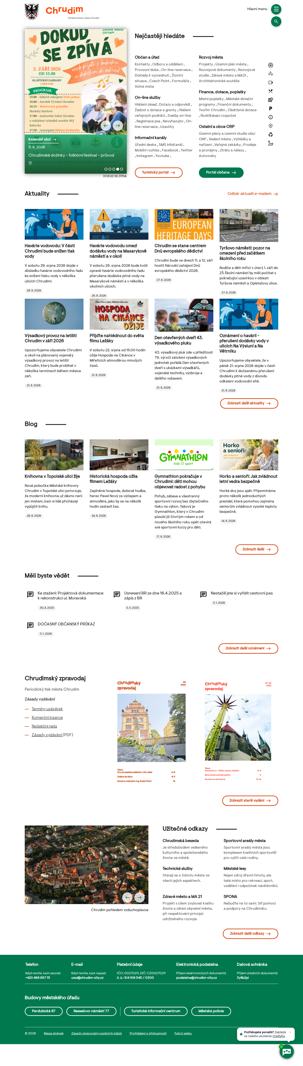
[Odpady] (270, 134)
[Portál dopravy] (270, 143)
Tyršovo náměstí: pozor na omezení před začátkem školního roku (245, 253)
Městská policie (211, 1011)
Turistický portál (155, 173)
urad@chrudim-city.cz (87, 978)
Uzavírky (167, 127)
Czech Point (159, 81)
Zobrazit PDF (241, 726)
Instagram (144, 156)
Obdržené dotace (242, 110)
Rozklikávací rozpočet (218, 116)
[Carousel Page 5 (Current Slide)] (121, 169)
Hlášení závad (146, 105)
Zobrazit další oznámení (245, 648)
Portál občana (218, 173)
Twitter (187, 150)
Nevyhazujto (173, 121)
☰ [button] (276, 10)
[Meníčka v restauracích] (270, 91)
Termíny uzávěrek (47, 709)
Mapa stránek (54, 1033)
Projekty (206, 64)
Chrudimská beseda (181, 841)
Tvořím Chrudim (212, 110)
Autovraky (207, 156)
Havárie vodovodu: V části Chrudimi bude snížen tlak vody (50, 251)
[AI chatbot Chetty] (286, 1051)
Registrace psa (148, 121)
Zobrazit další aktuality (245, 403)
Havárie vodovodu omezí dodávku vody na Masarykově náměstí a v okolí (118, 251)
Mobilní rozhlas (147, 150)
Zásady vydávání (47, 735)
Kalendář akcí (39, 140)
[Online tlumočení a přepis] (270, 73)
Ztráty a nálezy (232, 150)
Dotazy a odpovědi (174, 105)
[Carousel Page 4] (117, 169)
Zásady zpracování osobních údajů (96, 1033)
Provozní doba (147, 70)
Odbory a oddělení (167, 64)
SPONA (230, 897)
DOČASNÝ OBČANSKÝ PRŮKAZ (66, 624)
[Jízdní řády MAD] (270, 99)
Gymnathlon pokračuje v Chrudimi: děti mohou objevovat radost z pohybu (180, 481)
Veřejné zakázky (227, 145)
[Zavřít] (290, 1032)
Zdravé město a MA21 (228, 76)
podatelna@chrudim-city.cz (196, 978)
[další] (118, 125)
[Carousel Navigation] (76, 125)
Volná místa (144, 87)
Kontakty (142, 64)
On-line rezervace (176, 70)
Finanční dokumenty (234, 105)
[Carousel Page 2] (109, 169)
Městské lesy (235, 869)
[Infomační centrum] (270, 117)
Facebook (170, 150)
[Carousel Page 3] (113, 169)
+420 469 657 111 (37, 978)
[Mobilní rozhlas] (270, 65)
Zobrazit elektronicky (241, 737)
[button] (276, 21)
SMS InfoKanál (170, 145)
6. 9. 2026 (48, 155)
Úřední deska (145, 145)
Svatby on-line (179, 116)
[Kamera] (270, 82)
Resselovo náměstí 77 (91, 1011)
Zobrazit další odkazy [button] (247, 934)
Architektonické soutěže (219, 81)
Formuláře (180, 81)
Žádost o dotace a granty (155, 110)
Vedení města (220, 139)
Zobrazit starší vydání (246, 801)
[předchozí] (106, 125)
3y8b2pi (243, 978)
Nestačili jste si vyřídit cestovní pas (242, 593)
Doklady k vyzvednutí (152, 76)
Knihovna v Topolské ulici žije (52, 476)
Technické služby (178, 869)
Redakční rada (44, 726)
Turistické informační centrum (155, 1011)
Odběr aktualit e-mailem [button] (249, 194)
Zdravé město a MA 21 (182, 897)
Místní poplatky (211, 99)
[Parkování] (270, 108)
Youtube (162, 156)
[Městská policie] (270, 125)
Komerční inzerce (47, 718)
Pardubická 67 (43, 1011)
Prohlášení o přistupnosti (148, 1033)
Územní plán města (231, 64)
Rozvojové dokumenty (217, 70)
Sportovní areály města (245, 841)
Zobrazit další (253, 549)
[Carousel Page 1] (106, 169)
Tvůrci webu (183, 1033)
